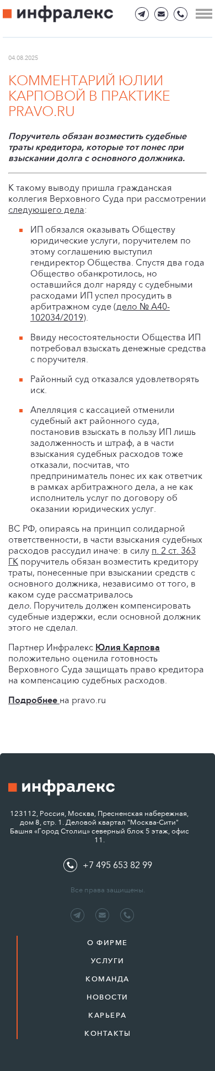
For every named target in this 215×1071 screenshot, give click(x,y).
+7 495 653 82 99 (117, 865)
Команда (107, 979)
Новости (107, 997)
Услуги (108, 961)
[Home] (58, 14)
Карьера (107, 1015)
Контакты (107, 1033)
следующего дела (46, 210)
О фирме (107, 942)
